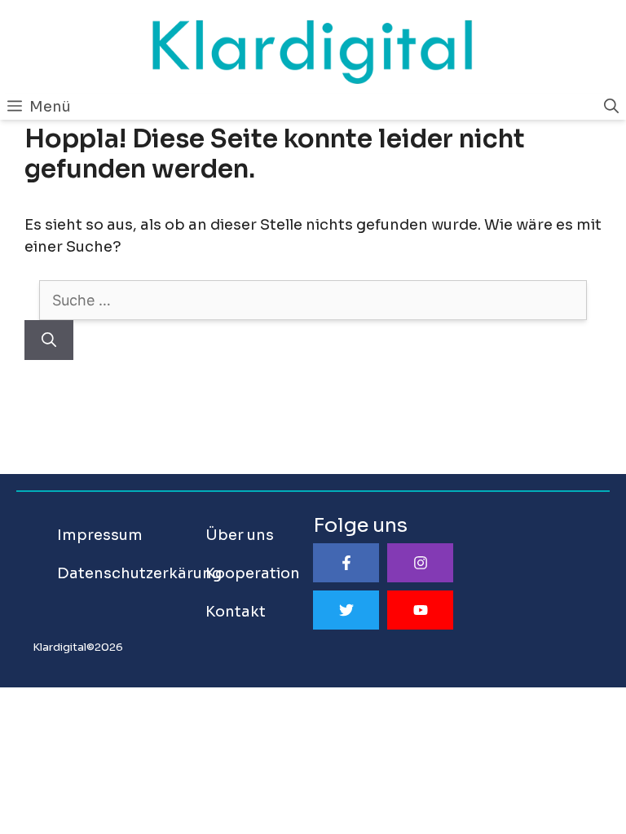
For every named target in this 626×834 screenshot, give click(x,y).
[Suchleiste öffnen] (611, 107)
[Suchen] (48, 340)
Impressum (100, 535)
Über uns (239, 535)
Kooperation (252, 573)
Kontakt (235, 612)
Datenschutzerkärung (139, 573)
